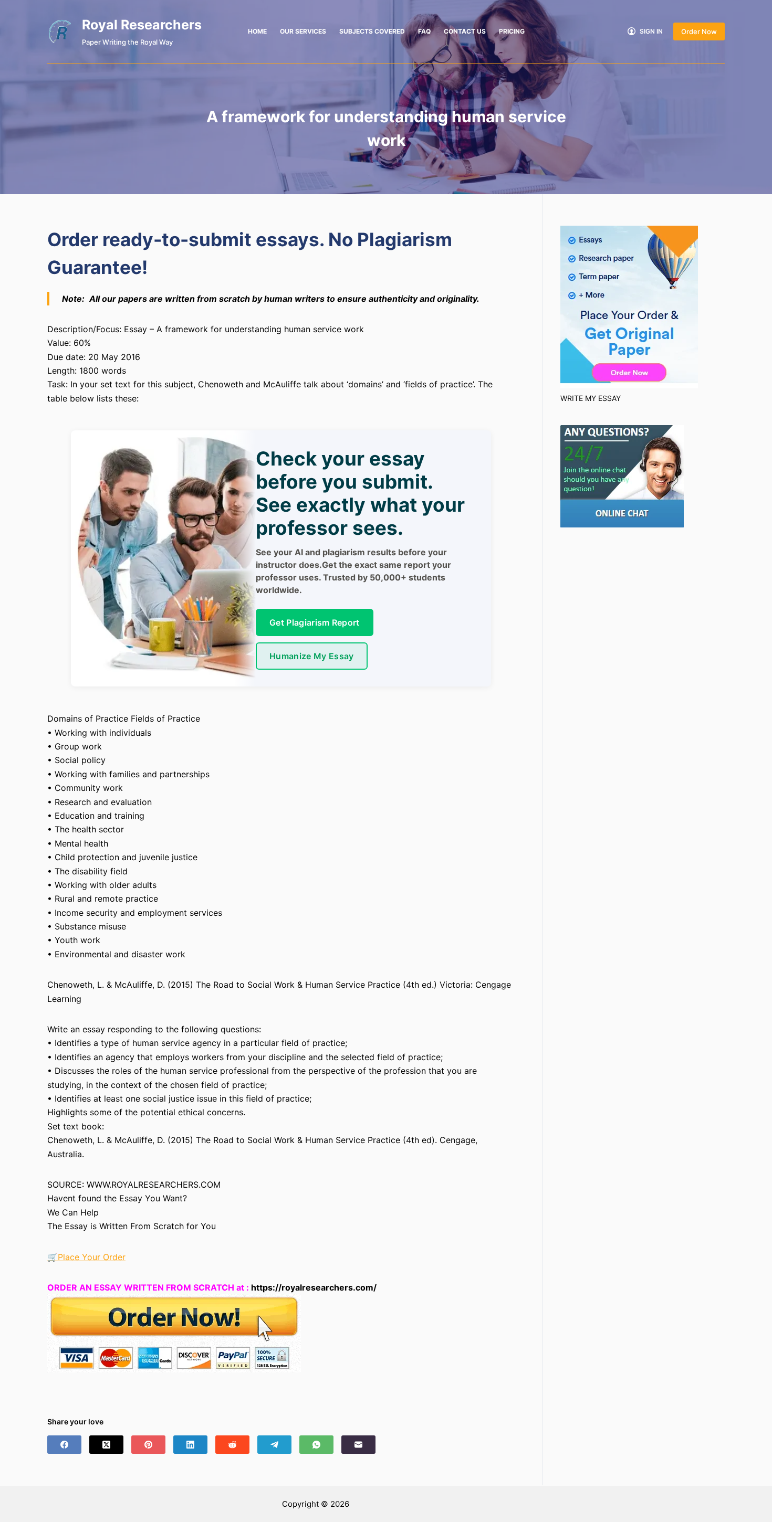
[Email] (358, 1444)
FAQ (424, 31)
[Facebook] (64, 1444)
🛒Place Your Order (86, 1257)
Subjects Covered (372, 31)
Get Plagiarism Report (314, 622)
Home (257, 31)
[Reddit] (232, 1444)
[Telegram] (274, 1444)
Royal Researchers (142, 25)
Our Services (303, 31)
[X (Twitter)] (106, 1444)
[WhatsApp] (316, 1444)
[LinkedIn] (190, 1444)
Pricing (512, 31)
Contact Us (465, 31)
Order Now (699, 31)
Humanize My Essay (311, 656)
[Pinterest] (148, 1444)
